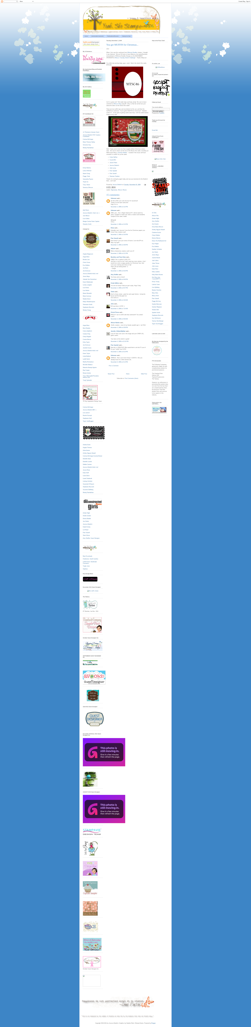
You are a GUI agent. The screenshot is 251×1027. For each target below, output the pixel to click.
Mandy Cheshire (156, 290)
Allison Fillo (155, 215)
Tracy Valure (86, 184)
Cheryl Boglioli (87, 336)
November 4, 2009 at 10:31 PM (119, 341)
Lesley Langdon (87, 285)
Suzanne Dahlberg (88, 489)
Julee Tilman (155, 263)
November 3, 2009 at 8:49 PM (119, 279)
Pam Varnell (113, 173)
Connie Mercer (87, 339)
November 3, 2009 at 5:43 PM (119, 234)
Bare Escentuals (87, 556)
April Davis (86, 210)
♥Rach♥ (113, 248)
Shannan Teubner (115, 176)
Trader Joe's (86, 566)
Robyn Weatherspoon (89, 301)
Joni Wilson (86, 215)
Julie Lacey (113, 168)
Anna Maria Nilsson (157, 227)
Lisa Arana (86, 287)
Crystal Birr (113, 160)
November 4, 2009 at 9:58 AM (119, 319)
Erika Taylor (86, 342)
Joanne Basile (156, 257)
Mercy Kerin (155, 295)
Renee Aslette (87, 373)
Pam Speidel (113, 170)
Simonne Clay (87, 145)
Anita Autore (86, 450)
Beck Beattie (86, 328)
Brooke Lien (86, 259)
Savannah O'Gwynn (88, 484)
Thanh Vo (85, 182)
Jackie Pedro (113, 162)
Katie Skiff (86, 472)
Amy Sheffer (114, 274)
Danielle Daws (87, 458)
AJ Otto (154, 212)
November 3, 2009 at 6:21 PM (119, 253)
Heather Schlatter (157, 249)
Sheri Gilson (86, 535)
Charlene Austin (156, 232)
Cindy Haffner (113, 157)
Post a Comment (113, 365)
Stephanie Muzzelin (88, 307)
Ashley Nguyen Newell (89, 453)
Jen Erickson (86, 271)
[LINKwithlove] (160, 67)
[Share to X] (111, 187)
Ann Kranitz (155, 224)
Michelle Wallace (87, 364)
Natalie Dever (86, 299)
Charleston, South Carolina (90, 559)
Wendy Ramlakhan (88, 147)
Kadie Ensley (86, 527)
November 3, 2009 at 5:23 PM (119, 224)
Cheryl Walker (156, 235)
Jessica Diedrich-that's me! (90, 273)
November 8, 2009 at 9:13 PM (119, 362)
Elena (112, 228)
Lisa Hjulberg (155, 287)
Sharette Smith (87, 224)
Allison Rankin (115, 322)
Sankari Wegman (157, 307)
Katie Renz (155, 269)
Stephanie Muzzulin (88, 487)
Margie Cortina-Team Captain (91, 221)
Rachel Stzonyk (87, 415)
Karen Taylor (86, 353)
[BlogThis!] (109, 187)
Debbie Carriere (87, 464)
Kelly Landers (156, 271)
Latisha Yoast (156, 284)
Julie (112, 304)
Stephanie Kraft (87, 418)
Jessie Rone (86, 470)
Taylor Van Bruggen (157, 323)
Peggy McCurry (156, 301)
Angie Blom (86, 257)
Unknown (113, 198)
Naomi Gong (86, 173)
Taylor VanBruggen (88, 421)
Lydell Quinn (86, 359)
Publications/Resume (113, 36)
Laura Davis (86, 475)
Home (86, 36)
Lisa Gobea (86, 218)
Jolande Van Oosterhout (89, 279)
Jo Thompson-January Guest (91, 132)
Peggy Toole (86, 176)
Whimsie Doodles (132, 52)
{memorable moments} (97, 36)
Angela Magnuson (88, 254)
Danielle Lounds (87, 461)
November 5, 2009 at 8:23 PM (119, 351)
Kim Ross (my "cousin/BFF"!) (156, 278)
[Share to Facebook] (113, 187)
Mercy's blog (117, 103)
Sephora (85, 569)
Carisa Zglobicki (87, 331)
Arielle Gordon (87, 515)
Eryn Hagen (155, 243)
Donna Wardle (87, 518)
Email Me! (155, 130)
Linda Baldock (87, 356)
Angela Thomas (87, 447)
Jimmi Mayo (86, 276)
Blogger (153, 1023)
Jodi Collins (155, 260)
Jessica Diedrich (114, 165)
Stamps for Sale (126, 36)
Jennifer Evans (87, 348)
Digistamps (114, 190)
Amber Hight (86, 513)
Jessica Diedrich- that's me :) (91, 213)
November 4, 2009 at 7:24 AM (119, 308)
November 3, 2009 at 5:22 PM (119, 206)
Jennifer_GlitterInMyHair (118, 331)
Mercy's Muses (122, 190)
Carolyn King (86, 334)
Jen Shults (86, 521)
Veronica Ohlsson (88, 187)
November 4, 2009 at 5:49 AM (119, 300)
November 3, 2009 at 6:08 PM (119, 245)
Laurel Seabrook (87, 478)
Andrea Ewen (86, 444)
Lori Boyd (85, 529)
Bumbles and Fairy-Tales (118, 257)
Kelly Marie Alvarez (157, 274)
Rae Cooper (86, 370)
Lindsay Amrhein (87, 481)
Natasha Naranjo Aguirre (90, 367)
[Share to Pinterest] (115, 187)
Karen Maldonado (88, 282)
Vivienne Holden (122, 152)
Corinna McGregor (88, 139)
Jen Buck (85, 268)
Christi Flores (115, 312)
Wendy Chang (87, 310)
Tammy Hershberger (157, 321)
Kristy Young (155, 281)
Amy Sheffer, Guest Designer (91, 538)
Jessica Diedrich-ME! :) (89, 410)
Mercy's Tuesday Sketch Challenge (125, 57)
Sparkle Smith (156, 312)
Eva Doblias (86, 265)
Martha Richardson (88, 362)
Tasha (112, 291)
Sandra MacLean (157, 304)
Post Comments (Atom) (131, 378)
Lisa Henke (86, 290)
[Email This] (107, 187)
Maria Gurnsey (87, 296)
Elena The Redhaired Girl (159, 241)
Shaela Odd (155, 309)
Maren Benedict (87, 293)
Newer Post (111, 374)
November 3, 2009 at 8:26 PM (119, 271)
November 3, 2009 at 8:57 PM (119, 288)
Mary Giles (155, 293)
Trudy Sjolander (87, 380)
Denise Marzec (156, 238)
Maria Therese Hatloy (89, 142)
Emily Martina (87, 168)
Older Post (144, 374)
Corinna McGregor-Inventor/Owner (92, 456)
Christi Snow (86, 262)
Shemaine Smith (87, 304)
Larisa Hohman (87, 170)
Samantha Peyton (88, 179)
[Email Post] (144, 184)
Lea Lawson (86, 412)
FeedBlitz (161, 113)
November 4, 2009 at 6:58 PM (119, 327)
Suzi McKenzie (156, 318)
